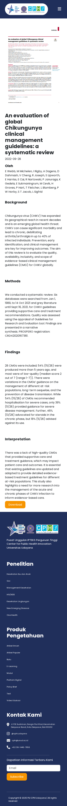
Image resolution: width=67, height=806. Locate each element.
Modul (10, 673)
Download (15, 505)
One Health (12, 615)
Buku (9, 659)
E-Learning (12, 666)
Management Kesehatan (19, 587)
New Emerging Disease (18, 608)
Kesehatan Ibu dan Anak (19, 574)
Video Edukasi (13, 700)
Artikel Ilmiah (13, 645)
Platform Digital (14, 680)
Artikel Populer (13, 652)
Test (9, 693)
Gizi (8, 581)
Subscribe (17, 777)
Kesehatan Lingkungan (18, 601)
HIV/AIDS (11, 594)
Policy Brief (12, 686)
